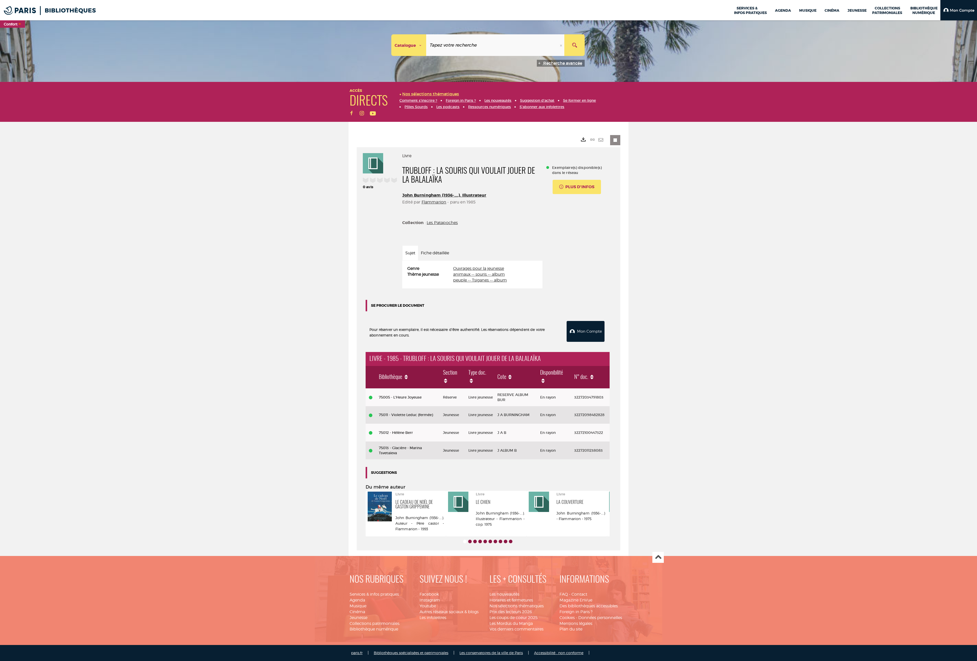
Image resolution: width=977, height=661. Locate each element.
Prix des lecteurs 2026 (511, 611)
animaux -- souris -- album (479, 274)
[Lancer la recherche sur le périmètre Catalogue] (574, 45)
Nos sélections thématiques (517, 606)
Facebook (429, 594)
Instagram (430, 600)
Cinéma (357, 611)
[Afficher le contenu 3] (475, 541)
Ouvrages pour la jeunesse (478, 268)
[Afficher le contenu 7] (495, 541)
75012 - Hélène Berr (396, 432)
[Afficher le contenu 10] (510, 541)
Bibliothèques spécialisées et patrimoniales (411, 653)
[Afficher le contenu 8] (500, 541)
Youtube (428, 606)
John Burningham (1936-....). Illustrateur (444, 195)
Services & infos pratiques (374, 594)
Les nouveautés (504, 594)
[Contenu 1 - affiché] (465, 541)
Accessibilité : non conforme (558, 653)
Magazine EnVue (575, 600)
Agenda (357, 600)
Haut (658, 557)
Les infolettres (433, 617)
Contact (579, 594)
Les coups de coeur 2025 (514, 617)
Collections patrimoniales (374, 623)
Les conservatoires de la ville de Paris (491, 653)
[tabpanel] (472, 274)
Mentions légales (575, 623)
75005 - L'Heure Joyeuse (400, 397)
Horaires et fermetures (511, 600)
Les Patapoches (442, 222)
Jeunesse (358, 617)
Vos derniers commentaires (516, 629)
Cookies (567, 617)
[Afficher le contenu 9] (505, 541)
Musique (358, 606)
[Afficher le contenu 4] (480, 541)
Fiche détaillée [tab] (435, 253)
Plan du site (570, 629)
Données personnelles (600, 617)
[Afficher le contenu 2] (470, 541)
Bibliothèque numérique (374, 629)
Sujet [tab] (410, 253)
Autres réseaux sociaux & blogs (449, 611)
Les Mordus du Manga (511, 623)
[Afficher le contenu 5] (485, 541)
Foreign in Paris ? (576, 611)
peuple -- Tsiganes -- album (480, 280)
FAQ (563, 594)
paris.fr (357, 653)
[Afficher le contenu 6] (490, 541)
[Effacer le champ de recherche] (561, 45)
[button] (958, 10)
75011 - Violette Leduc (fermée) (406, 415)
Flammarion (434, 202)
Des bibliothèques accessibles (588, 606)
